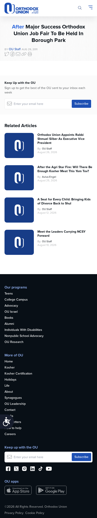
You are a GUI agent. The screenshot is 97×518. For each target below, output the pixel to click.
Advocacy (11, 306)
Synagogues (13, 398)
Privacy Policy (14, 513)
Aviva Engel (49, 177)
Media (9, 416)
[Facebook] (12, 54)
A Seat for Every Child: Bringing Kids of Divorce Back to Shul (64, 201)
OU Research (14, 342)
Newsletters (13, 422)
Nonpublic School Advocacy (24, 336)
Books (9, 318)
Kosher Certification (18, 374)
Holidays (10, 380)
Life (7, 386)
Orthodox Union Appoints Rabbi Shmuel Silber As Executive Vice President (61, 139)
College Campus (16, 300)
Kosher (10, 368)
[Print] (30, 54)
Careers (10, 434)
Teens (9, 294)
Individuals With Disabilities (23, 330)
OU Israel (11, 312)
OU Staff (15, 49)
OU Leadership (15, 404)
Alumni (9, 324)
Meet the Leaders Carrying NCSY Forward (61, 234)
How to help (13, 428)
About (9, 392)
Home (9, 362)
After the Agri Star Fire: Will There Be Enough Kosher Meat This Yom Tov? (64, 169)
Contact (10, 410)
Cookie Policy (34, 513)
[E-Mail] (18, 54)
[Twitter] (7, 54)
